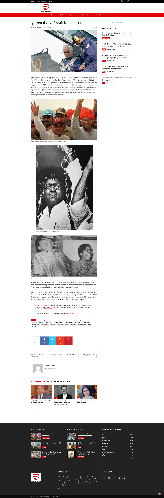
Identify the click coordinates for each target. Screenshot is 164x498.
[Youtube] (131, 1)
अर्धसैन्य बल (41, 15)
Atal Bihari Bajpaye (42, 320)
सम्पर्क (38, 1)
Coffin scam (52, 320)
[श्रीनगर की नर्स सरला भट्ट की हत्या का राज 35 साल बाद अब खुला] (87, 392)
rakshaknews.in (86, 322)
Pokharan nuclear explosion (72, 322)
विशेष (52, 15)
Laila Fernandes (59, 322)
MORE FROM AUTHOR (60, 381)
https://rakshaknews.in (50, 368)
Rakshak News (37, 27)
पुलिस (47, 15)
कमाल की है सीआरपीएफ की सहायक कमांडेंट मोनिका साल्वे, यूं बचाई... (86, 435)
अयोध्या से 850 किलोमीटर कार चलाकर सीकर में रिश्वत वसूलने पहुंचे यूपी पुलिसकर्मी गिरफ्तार (116, 56)
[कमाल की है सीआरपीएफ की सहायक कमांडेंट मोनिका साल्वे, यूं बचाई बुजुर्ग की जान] (71, 436)
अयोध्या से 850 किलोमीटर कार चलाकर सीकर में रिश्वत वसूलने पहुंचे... (51, 453)
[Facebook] (118, 1)
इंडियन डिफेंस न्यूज (44, 324)
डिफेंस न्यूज (67, 324)
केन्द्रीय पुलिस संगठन (70, 15)
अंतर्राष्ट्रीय (98, 15)
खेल (92, 15)
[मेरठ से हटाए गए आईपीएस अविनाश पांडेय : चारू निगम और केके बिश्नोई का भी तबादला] (36, 436)
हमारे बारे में (33, 1)
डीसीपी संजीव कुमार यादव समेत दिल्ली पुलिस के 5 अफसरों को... (87, 444)
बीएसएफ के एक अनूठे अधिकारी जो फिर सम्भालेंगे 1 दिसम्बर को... (87, 453)
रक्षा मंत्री (89, 324)
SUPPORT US (117, 22)
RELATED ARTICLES (40, 381)
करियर (83, 15)
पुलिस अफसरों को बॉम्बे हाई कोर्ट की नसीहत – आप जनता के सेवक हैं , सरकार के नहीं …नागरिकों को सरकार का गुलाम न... (64, 402)
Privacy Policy (51, 1)
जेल (78, 15)
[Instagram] (121, 1)
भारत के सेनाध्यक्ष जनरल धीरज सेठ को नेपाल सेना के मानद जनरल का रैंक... (117, 79)
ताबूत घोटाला (73, 324)
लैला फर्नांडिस (34, 327)
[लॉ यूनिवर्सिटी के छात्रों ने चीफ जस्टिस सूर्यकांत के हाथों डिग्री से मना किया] (41, 392)
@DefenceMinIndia (41, 305)
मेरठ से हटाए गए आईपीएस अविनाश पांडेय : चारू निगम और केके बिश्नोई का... (116, 34)
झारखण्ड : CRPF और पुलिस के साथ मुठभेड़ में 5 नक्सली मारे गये (82, 356)
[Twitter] (128, 1)
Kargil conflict (48, 322)
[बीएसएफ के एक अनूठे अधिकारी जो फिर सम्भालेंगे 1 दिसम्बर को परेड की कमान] (71, 454)
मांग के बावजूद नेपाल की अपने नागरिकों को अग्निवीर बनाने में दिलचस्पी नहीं (115, 67)
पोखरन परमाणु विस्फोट (82, 324)
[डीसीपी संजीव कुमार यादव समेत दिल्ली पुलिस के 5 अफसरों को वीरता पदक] (71, 445)
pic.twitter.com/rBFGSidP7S (43, 309)
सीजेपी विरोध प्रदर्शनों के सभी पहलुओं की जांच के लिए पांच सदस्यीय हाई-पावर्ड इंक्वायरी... (117, 45)
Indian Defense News (37, 322)
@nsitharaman (55, 307)
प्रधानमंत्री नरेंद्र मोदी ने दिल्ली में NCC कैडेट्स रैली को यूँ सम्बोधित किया (46, 356)
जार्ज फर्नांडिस (60, 324)
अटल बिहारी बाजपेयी (35, 324)
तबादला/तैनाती (59, 15)
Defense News (72, 320)
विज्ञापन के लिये (43, 1)
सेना (35, 15)
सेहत (88, 15)
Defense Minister (61, 320)
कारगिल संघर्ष (53, 324)
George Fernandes (83, 320)
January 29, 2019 (70, 313)
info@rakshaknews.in (71, 489)
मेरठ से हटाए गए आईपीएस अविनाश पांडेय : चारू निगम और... (52, 435)
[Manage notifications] (159, 493)
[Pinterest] (125, 1)
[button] (130, 15)
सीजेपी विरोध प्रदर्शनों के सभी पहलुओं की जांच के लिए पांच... (51, 444)
